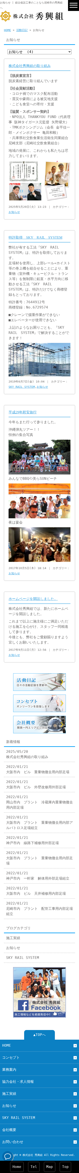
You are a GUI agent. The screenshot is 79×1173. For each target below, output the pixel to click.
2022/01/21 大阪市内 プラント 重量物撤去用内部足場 (39, 858)
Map (49, 1167)
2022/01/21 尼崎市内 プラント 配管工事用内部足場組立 (39, 908)
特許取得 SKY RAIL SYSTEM (35, 237)
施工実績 (13, 938)
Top (65, 1167)
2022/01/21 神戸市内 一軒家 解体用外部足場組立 (37, 875)
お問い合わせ (12, 1142)
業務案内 (9, 1069)
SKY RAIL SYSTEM (22, 386)
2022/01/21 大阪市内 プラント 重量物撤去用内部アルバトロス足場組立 (39, 822)
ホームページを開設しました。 (33, 599)
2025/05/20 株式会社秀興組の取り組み (27, 754)
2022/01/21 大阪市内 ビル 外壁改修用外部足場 (36, 784)
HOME (7, 30)
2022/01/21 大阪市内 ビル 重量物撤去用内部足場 (37, 769)
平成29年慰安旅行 (23, 412)
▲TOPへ (39, 1035)
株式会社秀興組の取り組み (30, 66)
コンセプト (11, 1057)
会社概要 (9, 1130)
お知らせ (14, 212)
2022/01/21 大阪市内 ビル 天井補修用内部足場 (36, 891)
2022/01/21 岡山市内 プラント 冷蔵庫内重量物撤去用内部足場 (39, 802)
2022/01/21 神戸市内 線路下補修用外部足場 (32, 840)
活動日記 (22, 30)
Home (17, 1167)
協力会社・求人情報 (18, 1082)
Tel (34, 1167)
